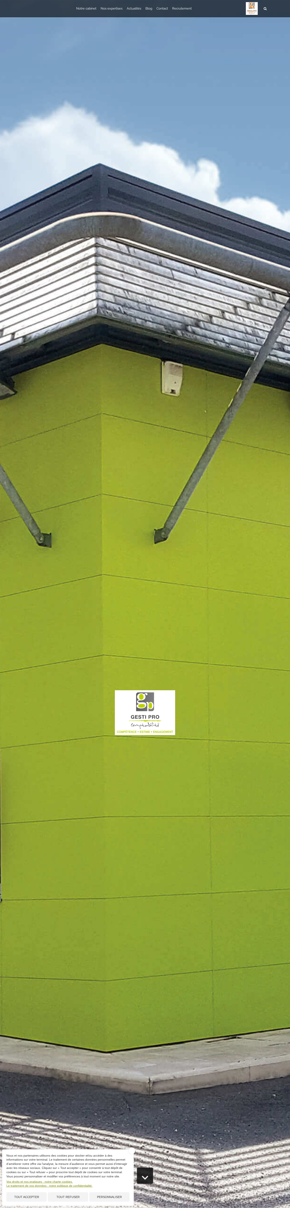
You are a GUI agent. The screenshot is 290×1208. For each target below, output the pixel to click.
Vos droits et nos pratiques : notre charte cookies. (39, 1181)
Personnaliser (109, 1197)
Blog (148, 8)
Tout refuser (68, 1197)
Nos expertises (111, 8)
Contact (162, 8)
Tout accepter (26, 1197)
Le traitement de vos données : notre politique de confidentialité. (49, 1185)
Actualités (134, 8)
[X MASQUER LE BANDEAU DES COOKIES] (132, 1150)
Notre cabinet (86, 8)
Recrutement (182, 8)
